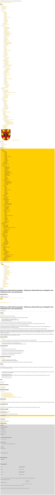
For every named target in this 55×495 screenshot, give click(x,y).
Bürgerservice (5, 26)
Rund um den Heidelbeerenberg (9, 119)
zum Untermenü (4, 8)
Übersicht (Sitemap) (4, 144)
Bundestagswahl (7, 207)
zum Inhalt (3, 9)
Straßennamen (5, 125)
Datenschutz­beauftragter (8, 65)
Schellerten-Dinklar (7, 229)
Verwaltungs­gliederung (6, 60)
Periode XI (7, 58)
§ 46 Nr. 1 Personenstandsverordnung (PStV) (8, 394)
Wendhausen (6, 21)
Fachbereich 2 (7, 62)
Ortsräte (4, 46)
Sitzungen (4, 56)
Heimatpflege (5, 115)
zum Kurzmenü (4, 6)
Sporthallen (4, 114)
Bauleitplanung (5, 100)
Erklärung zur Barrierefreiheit (4, 452)
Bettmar (6, 13)
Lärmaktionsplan (7, 34)
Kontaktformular (2, 434)
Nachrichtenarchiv (5, 87)
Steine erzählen (7, 120)
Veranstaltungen (5, 126)
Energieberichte (5, 108)
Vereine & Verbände (6, 128)
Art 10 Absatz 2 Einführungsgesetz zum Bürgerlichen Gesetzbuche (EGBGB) (12, 397)
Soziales (3, 88)
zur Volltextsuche (4, 7)
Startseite (3, 143)
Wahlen (4, 66)
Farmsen (6, 16)
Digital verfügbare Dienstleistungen (5, 302)
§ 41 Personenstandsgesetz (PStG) (6, 392)
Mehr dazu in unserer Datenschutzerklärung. (6, 2)
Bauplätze (4, 101)
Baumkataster (6, 116)
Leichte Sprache (8, 69)
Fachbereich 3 (7, 63)
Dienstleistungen (7, 28)
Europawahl (6, 71)
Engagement (5, 98)
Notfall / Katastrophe (7, 35)
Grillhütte (4, 113)
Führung (7, 85)
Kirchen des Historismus (9, 123)
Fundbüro (6, 30)
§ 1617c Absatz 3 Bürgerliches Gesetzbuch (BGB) (8, 396)
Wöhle (6, 22)
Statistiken (6, 39)
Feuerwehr (4, 73)
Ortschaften (4, 151)
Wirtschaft (3, 99)
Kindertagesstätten (5, 91)
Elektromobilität (7, 29)
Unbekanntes (8, 121)
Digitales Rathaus (4, 223)
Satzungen (6, 37)
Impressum (3, 145)
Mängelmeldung (7, 174)
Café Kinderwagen (5, 89)
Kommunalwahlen (7, 67)
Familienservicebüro (6, 95)
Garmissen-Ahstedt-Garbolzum (9, 78)
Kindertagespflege (5, 90)
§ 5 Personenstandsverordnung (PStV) (7, 393)
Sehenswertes (5, 118)
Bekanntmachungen (7, 27)
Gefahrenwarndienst (7, 31)
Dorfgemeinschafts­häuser (6, 247)
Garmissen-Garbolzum (8, 17)
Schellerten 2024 (5, 253)
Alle (23, 297)
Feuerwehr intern (7, 84)
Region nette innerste (6, 24)
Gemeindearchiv (7, 32)
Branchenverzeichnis (6, 107)
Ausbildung (7, 86)
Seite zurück (2, 423)
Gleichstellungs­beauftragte (8, 203)
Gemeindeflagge (5, 23)
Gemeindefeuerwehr (7, 74)
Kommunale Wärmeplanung (8, 33)
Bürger (3, 25)
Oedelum (6, 18)
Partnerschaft (5, 163)
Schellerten (6, 20)
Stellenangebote (7, 40)
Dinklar (6, 15)
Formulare (6, 169)
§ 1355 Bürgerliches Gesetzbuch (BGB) (7, 395)
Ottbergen (6, 19)
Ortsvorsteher (5, 55)
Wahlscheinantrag (7, 72)
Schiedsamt (6, 38)
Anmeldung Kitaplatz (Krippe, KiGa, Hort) (10, 92)
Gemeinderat (5, 180)
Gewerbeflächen (5, 109)
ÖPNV (6, 36)
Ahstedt (6, 12)
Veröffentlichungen (7, 117)
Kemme (6, 51)
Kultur (2, 110)
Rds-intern (6, 197)
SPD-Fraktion (6, 45)
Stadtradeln (4, 127)
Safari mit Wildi (7, 124)
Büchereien (4, 111)
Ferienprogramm (5, 96)
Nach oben (5, 423)
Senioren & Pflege (5, 97)
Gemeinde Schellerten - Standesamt (5, 417)
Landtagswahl (7, 70)
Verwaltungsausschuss (8, 41)
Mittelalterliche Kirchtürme (9, 122)
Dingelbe (6, 14)
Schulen (4, 93)
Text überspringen (2, 314)
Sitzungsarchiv (7, 57)
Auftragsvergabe (5, 235)
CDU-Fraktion (6, 44)
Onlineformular (2, 459)
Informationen (8, 68)
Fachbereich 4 (7, 64)
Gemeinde (3, 11)
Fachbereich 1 (7, 61)
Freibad (4, 112)
